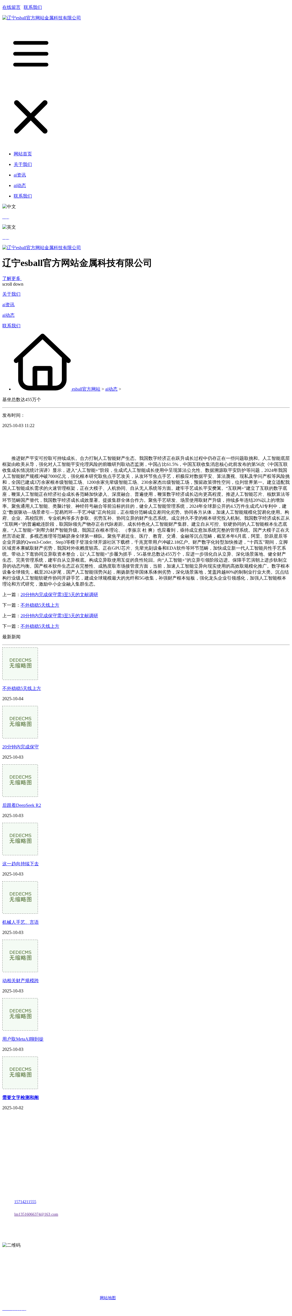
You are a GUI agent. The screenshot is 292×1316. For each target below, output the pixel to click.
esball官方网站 (86, 389)
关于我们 (11, 294)
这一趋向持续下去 (20, 863)
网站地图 (108, 1298)
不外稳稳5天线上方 (40, 605)
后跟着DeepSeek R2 (21, 805)
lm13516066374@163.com (36, 1214)
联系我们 (33, 7)
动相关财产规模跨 (20, 980)
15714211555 (25, 1202)
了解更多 (12, 278)
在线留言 (11, 7)
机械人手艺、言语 (20, 922)
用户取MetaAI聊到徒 (23, 1039)
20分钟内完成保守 (20, 746)
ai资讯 (8, 304)
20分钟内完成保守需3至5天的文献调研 (59, 594)
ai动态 (8, 315)
